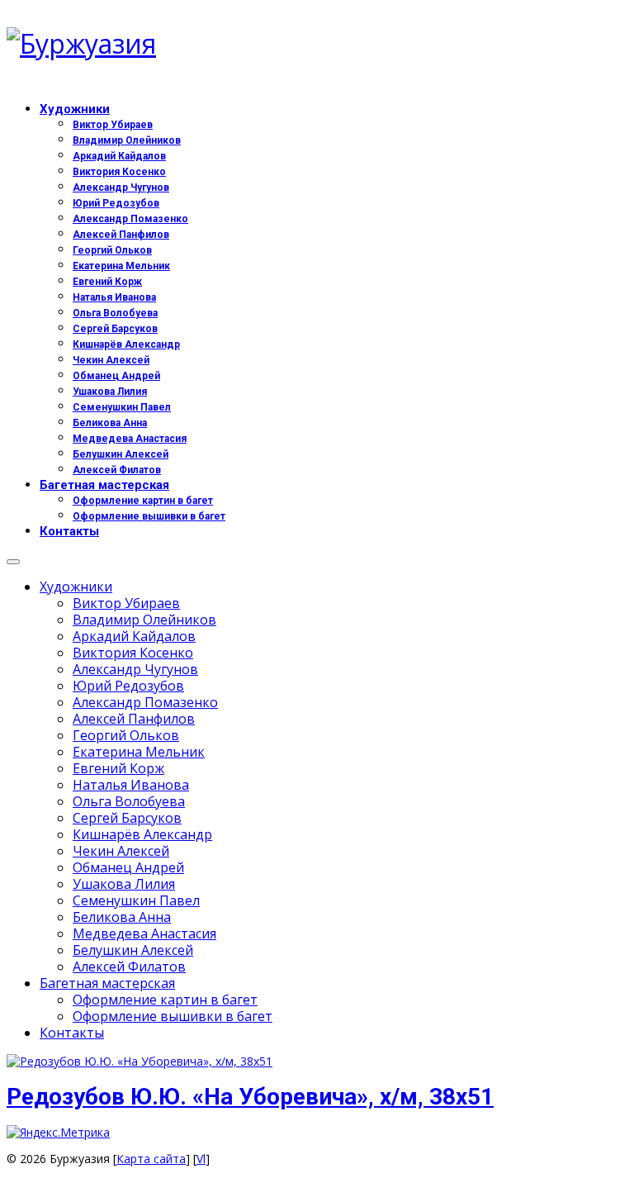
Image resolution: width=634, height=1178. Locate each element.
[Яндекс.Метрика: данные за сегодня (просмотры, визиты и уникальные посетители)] (58, 1132)
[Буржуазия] (317, 43)
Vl (201, 1158)
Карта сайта (151, 1158)
